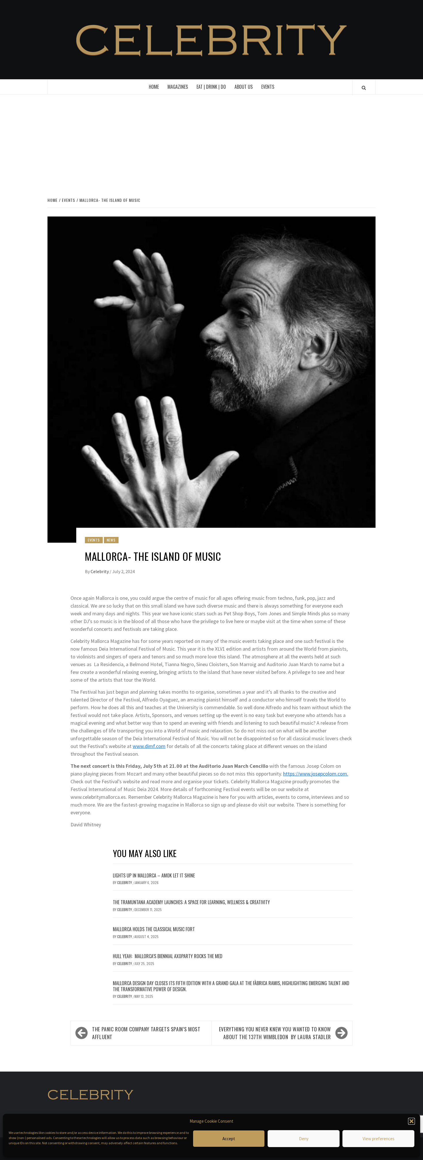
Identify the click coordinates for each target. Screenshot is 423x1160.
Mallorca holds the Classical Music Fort (154, 929)
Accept (228, 1138)
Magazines (177, 86)
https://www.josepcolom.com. (315, 773)
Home (154, 86)
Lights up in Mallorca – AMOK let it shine (154, 875)
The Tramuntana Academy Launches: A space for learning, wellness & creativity (191, 902)
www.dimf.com (149, 746)
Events (267, 86)
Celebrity (100, 571)
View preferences (379, 1138)
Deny (303, 1138)
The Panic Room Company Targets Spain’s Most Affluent (146, 1033)
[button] (411, 1121)
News (111, 540)
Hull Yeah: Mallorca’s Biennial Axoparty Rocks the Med (168, 956)
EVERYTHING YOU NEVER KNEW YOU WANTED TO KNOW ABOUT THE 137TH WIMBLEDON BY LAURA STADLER (275, 1033)
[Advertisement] (211, 145)
